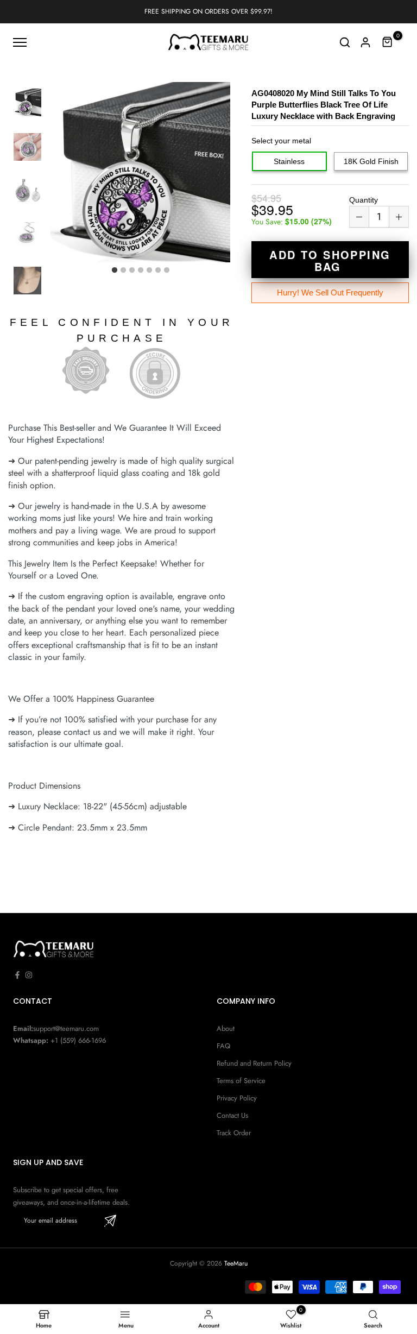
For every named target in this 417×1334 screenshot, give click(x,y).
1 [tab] (114, 270)
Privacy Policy (237, 1098)
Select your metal (281, 140)
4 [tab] (140, 270)
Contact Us (232, 1115)
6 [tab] (158, 270)
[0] (388, 42)
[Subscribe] (110, 1221)
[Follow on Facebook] (17, 975)
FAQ (223, 1046)
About (226, 1028)
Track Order (234, 1133)
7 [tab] (166, 270)
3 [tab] (132, 270)
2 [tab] (123, 270)
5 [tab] (149, 270)
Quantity (363, 200)
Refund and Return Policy (254, 1063)
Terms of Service (241, 1080)
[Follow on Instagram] (28, 975)
